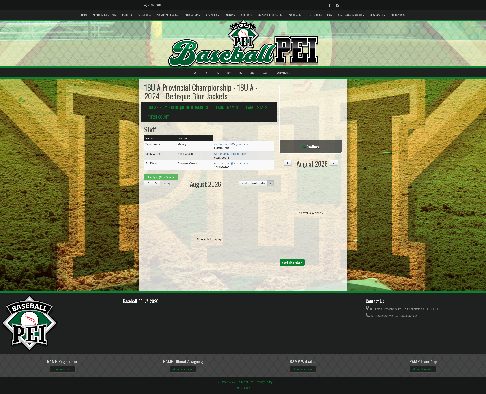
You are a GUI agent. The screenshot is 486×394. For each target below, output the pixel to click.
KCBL (265, 72)
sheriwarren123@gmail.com (231, 144)
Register (127, 15)
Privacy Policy (264, 382)
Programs (294, 15)
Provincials (376, 15)
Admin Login (243, 387)
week (255, 183)
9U (195, 72)
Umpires (229, 15)
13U (218, 72)
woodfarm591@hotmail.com (231, 163)
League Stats (256, 107)
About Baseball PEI (104, 15)
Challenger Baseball (350, 15)
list (270, 183)
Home (84, 15)
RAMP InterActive (224, 382)
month (244, 183)
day (263, 183)
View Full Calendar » (292, 262)
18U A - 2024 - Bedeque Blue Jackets (177, 107)
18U (241, 72)
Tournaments (191, 15)
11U (206, 72)
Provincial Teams (166, 15)
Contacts (246, 15)
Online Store (398, 15)
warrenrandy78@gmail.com (230, 154)
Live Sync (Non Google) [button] (161, 177)
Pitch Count (158, 117)
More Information (62, 369)
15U (229, 72)
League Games (226, 107)
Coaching (211, 15)
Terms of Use (245, 382)
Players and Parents (269, 15)
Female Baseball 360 (319, 15)
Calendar (143, 15)
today (167, 183)
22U (252, 72)
